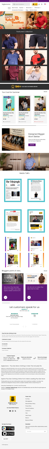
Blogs (27, 10)
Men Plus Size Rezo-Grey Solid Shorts (40, 113)
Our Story (27, 398)
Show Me (32, 144)
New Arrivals (15, 7)
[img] (24, 309)
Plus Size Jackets (21, 341)
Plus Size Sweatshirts (6, 341)
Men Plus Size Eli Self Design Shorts (23, 113)
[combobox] (21, 4)
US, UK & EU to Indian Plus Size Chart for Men (35, 288)
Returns (27, 417)
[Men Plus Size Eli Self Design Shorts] (24, 103)
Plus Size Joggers (29, 336)
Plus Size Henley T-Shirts (29, 335)
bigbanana (6, 444)
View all (45, 91)
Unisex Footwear (5, 350)
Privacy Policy (28, 406)
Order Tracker (28, 415)
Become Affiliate (29, 420)
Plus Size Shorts (36, 336)
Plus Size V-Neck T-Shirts (39, 335)
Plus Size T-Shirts (5, 335)
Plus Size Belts (4, 345)
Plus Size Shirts (12, 335)
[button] (41, 4)
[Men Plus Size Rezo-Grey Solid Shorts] (40, 103)
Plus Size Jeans (15, 336)
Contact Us (27, 410)
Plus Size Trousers (22, 336)
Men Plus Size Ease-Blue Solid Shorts (8, 113)
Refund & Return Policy (30, 403)
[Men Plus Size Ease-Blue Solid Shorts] (8, 103)
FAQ (26, 413)
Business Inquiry (33, 10)
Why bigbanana (28, 401)
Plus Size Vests (28, 341)
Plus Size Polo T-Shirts (19, 335)
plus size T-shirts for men (11, 387)
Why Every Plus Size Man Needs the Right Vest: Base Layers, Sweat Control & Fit (12, 288)
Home (9, 7)
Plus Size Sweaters (14, 341)
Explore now (35, 0)
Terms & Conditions (29, 408)
